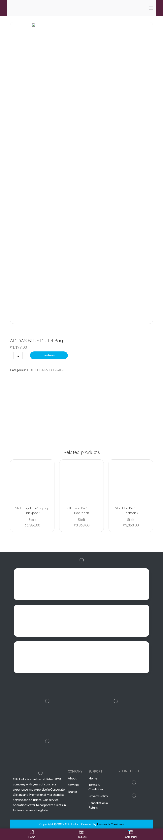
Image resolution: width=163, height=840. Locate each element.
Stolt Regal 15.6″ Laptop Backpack (32, 510)
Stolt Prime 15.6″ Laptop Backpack (81, 510)
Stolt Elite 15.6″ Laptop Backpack (131, 510)
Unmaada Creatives (110, 824)
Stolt (32, 519)
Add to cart (50, 355)
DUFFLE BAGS (37, 370)
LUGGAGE (56, 370)
